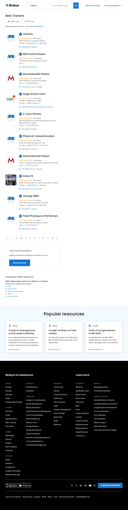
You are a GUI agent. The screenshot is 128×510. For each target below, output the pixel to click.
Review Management (34, 404)
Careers (79, 417)
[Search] (76, 5)
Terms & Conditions (13, 497)
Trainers (34, 47)
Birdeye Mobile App (13, 475)
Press (78, 409)
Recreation (26, 47)
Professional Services (102, 391)
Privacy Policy (27, 497)
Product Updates (82, 413)
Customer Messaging (34, 415)
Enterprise (30, 391)
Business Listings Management (38, 437)
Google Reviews (32, 426)
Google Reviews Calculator (104, 400)
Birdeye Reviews (82, 424)
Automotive (58, 387)
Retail (56, 421)
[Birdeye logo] (13, 5)
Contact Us (80, 436)
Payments (10, 426)
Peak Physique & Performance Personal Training (41, 216)
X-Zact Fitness (32, 113)
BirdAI (8, 460)
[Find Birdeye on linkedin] (81, 485)
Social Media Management (36, 445)
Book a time (80, 398)
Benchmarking (11, 447)
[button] (8, 238)
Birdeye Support (100, 422)
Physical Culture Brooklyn (38, 136)
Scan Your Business (101, 411)
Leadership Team (82, 391)
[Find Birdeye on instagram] (85, 485)
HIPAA (50, 497)
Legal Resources (82, 432)
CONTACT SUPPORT (110, 485)
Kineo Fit (28, 176)
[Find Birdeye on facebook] (72, 485)
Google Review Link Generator (105, 407)
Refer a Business (100, 426)
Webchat (9, 411)
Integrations (10, 467)
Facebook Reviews (33, 434)
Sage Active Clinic (34, 94)
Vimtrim (28, 34)
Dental (56, 391)
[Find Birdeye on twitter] (76, 485)
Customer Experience (34, 441)
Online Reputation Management (38, 411)
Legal (56, 406)
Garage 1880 (31, 196)
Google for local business (36, 400)
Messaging (10, 435)
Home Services (59, 402)
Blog (77, 406)
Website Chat (31, 422)
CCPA (55, 497)
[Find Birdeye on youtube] (90, 485)
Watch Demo (81, 395)
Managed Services (101, 387)
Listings (8, 387)
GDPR (44, 497)
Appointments (11, 419)
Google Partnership (13, 471)
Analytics (9, 463)
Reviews (9, 391)
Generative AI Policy (66, 497)
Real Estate (58, 417)
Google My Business (34, 430)
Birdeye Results (82, 428)
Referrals (9, 395)
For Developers (99, 419)
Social (8, 415)
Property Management (62, 409)
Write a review (93, 5)
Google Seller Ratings (14, 402)
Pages (8, 398)
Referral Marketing (33, 419)
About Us (79, 387)
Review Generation (33, 407)
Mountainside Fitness (36, 74)
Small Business (32, 387)
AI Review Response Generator (106, 404)
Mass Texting (11, 422)
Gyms (33, 87)
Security (37, 497)
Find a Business (100, 415)
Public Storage (59, 413)
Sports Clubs (13, 296)
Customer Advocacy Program (105, 430)
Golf (9, 286)
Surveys (9, 439)
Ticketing (9, 450)
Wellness (57, 424)
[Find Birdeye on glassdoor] (94, 485)
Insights (9, 443)
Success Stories (82, 421)
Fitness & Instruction (38, 107)
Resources (80, 402)
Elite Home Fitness (34, 54)
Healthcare (58, 398)
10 (52, 238)
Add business (19, 263)
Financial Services (60, 395)
